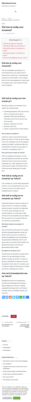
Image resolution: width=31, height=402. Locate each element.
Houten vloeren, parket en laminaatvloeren (14, 371)
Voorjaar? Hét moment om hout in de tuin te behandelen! (15, 367)
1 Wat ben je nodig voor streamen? (13, 43)
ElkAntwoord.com (9, 3)
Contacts (5, 344)
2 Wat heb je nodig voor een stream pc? (14, 46)
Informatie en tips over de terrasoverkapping (15, 361)
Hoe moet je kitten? (8, 377)
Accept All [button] (16, 398)
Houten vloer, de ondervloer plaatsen (13, 374)
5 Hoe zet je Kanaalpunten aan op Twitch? (15, 58)
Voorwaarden (6, 350)
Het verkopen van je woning (10, 379)
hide (20, 40)
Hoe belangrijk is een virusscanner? (7, 324)
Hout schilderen (7, 364)
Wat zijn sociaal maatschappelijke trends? (22, 325)
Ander (3, 23)
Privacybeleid (6, 347)
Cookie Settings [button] (7, 398)
